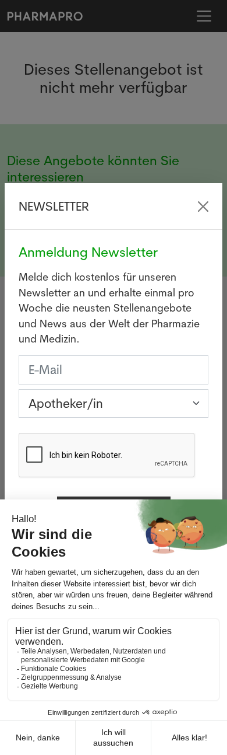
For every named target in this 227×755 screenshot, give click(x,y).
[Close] (203, 206)
